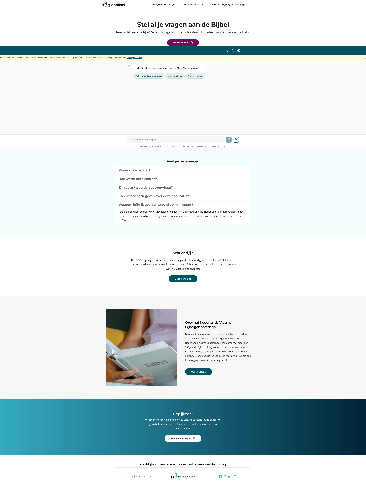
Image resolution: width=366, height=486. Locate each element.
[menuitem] (164, 4)
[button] (183, 170)
